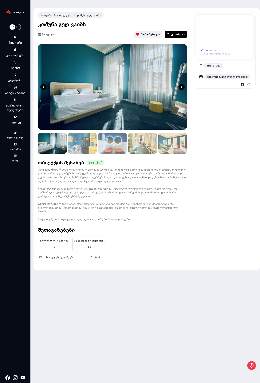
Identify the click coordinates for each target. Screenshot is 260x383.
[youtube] (23, 377)
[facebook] (7, 377)
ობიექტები (64, 15)
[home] (15, 12)
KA (12, 26)
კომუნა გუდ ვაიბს (89, 15)
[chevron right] (182, 87)
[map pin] (251, 365)
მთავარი (47, 15)
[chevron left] (43, 87)
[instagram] (15, 377)
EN (17, 26)
